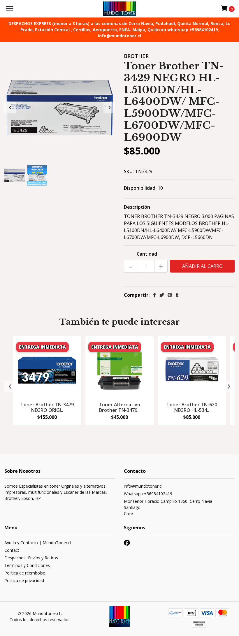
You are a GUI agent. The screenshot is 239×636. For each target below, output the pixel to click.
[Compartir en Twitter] (161, 295)
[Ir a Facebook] (127, 544)
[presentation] (10, 107)
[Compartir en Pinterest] (170, 295)
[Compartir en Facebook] (154, 295)
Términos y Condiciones (27, 565)
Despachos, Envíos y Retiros (31, 558)
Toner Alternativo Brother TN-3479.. (119, 407)
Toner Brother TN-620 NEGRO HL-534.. (191, 407)
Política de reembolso (24, 573)
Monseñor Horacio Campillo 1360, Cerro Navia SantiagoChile (168, 507)
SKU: (129, 171)
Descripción (137, 207)
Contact (11, 550)
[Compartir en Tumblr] (177, 295)
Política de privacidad (24, 580)
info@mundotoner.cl (143, 486)
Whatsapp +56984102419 (148, 493)
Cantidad (147, 254)
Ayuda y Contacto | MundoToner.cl (37, 542)
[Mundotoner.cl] (119, 8)
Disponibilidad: (140, 188)
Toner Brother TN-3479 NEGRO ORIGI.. (47, 407)
